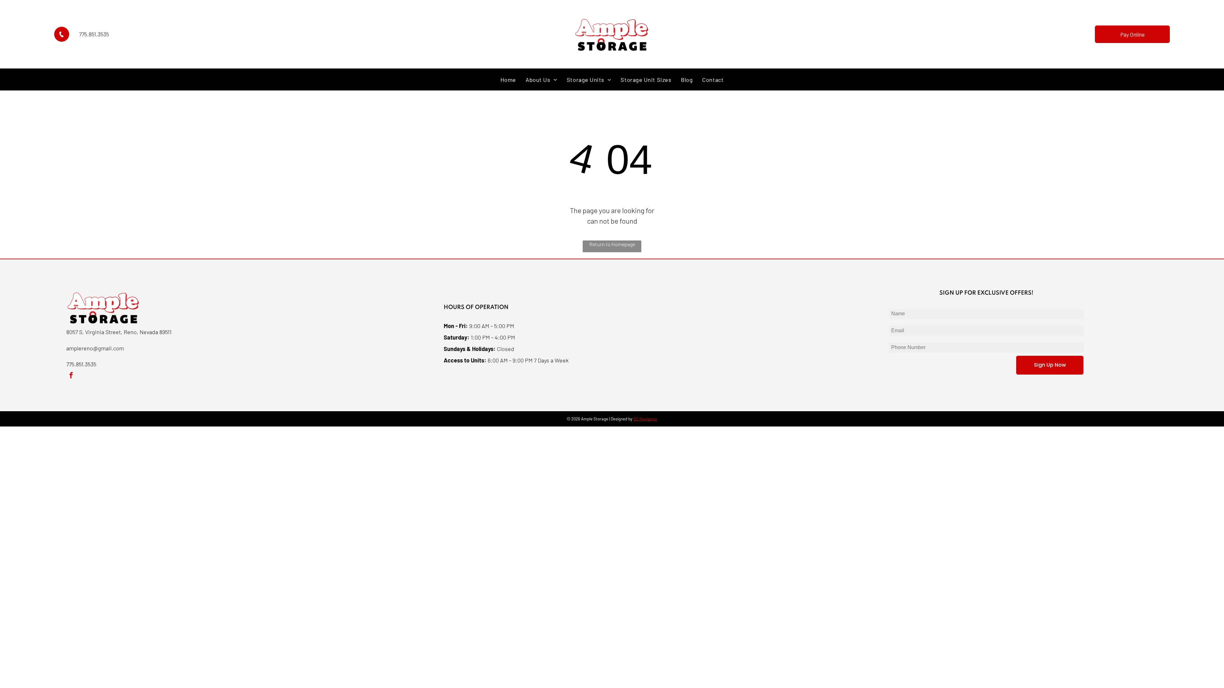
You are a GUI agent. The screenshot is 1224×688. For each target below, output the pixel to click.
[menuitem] (508, 79)
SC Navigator (645, 418)
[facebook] (71, 376)
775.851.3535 (94, 34)
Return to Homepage (612, 244)
